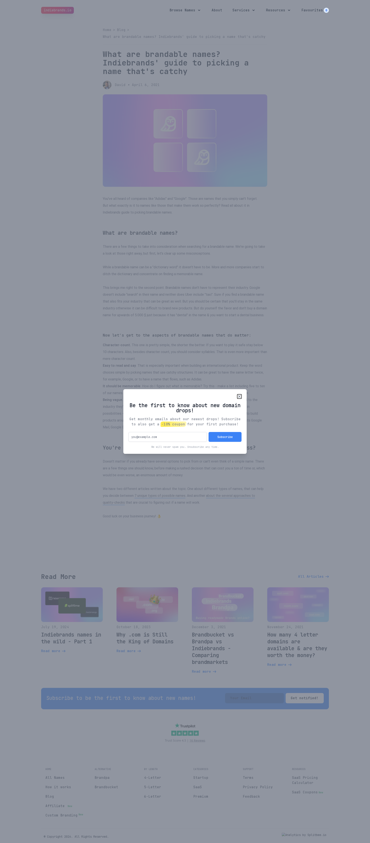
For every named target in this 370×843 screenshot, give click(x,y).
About (217, 10)
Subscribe (225, 437)
